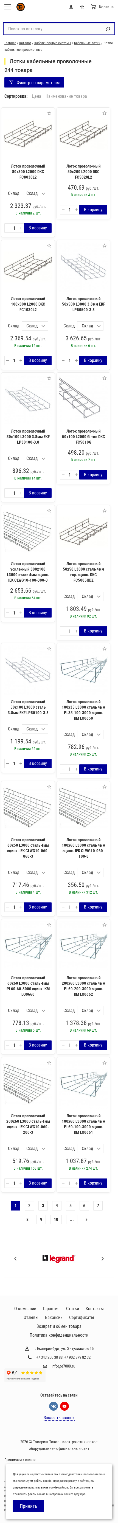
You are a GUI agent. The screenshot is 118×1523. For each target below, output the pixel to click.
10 (56, 1219)
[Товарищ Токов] (20, 7)
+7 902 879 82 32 (77, 1357)
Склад (13, 193)
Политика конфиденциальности (59, 1335)
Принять (28, 1506)
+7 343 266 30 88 (49, 1357)
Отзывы (31, 1317)
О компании (25, 1308)
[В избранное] (49, 113)
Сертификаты (81, 1317)
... (72, 1219)
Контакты (95, 1308)
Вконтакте (53, 1406)
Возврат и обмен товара (59, 1326)
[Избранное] (83, 7)
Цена (36, 96)
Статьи (72, 1308)
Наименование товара (66, 96)
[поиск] (108, 29)
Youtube (64, 1406)
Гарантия (51, 1308)
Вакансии (54, 1317)
